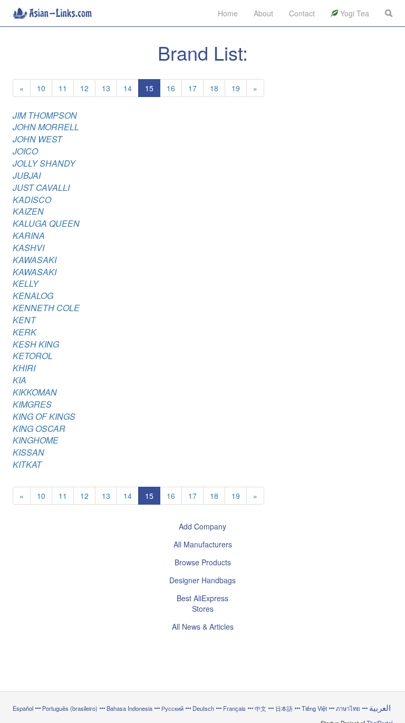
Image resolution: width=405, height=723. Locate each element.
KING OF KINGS (44, 416)
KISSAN (28, 452)
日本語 (284, 708)
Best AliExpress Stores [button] (202, 603)
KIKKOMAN (35, 392)
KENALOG (33, 296)
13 (106, 88)
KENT (24, 320)
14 (127, 88)
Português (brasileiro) (70, 708)
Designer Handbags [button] (202, 580)
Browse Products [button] (203, 562)
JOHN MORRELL (46, 127)
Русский (172, 708)
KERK (24, 332)
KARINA (29, 235)
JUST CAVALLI (41, 187)
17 (192, 88)
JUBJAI (27, 175)
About (263, 13)
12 (84, 88)
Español (23, 708)
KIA (19, 380)
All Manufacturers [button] (202, 544)
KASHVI (28, 248)
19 (236, 88)
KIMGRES (32, 404)
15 (149, 88)
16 (171, 88)
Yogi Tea (353, 13)
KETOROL (33, 356)
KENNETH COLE (46, 308)
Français (234, 708)
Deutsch (203, 708)
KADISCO (32, 200)
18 (214, 88)
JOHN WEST (37, 139)
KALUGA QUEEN (46, 223)
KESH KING (36, 344)
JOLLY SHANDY (44, 163)
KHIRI (24, 368)
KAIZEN (28, 211)
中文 (260, 708)
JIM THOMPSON (45, 115)
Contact (302, 13)
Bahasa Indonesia (129, 708)
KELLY (25, 283)
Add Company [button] (202, 526)
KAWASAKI (34, 260)
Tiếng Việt (314, 708)
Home (228, 13)
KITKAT (27, 464)
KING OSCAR (39, 428)
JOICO (25, 151)
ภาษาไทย (349, 708)
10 (41, 88)
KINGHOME (36, 440)
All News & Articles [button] (203, 626)
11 (63, 88)
